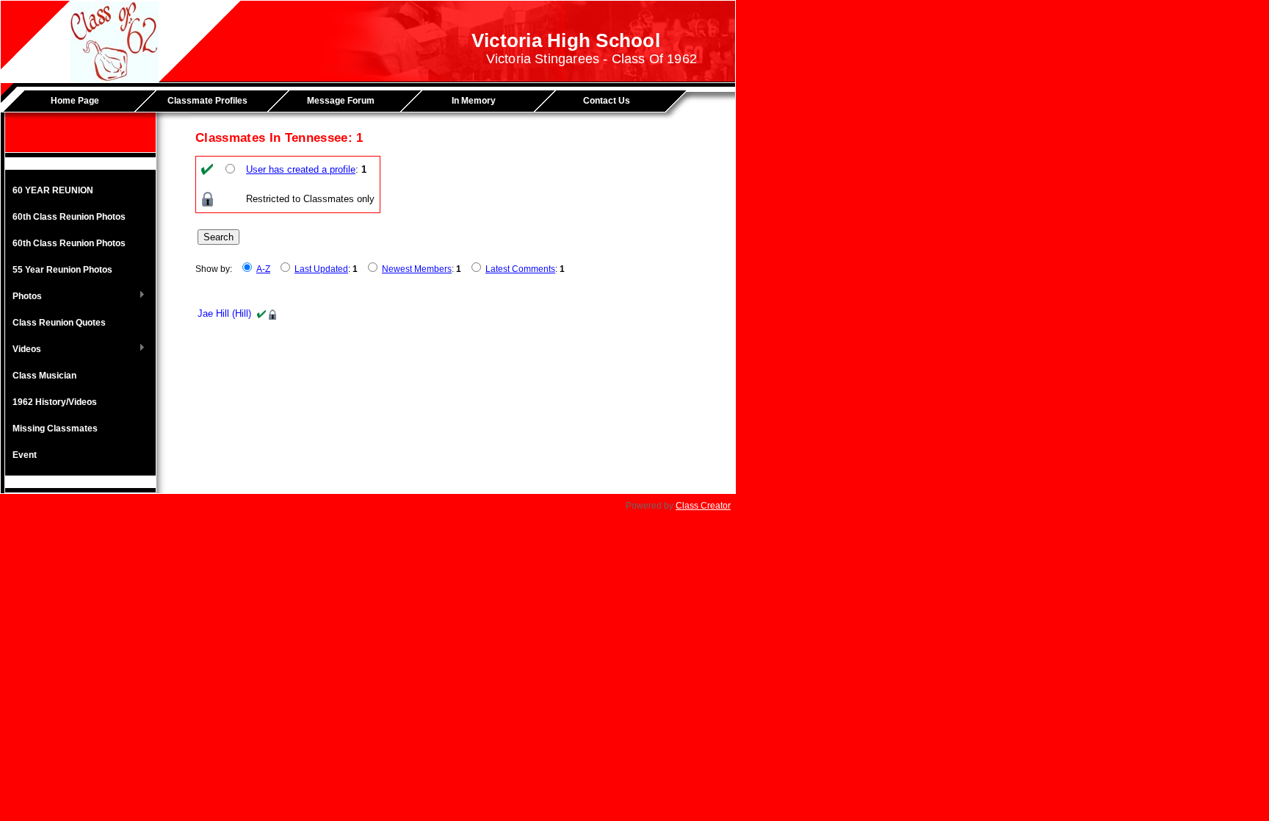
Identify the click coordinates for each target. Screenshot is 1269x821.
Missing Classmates (55, 428)
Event (24, 455)
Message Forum (341, 101)
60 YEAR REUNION (52, 190)
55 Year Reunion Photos (62, 270)
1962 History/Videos (54, 402)
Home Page (75, 101)
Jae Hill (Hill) (224, 313)
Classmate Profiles (207, 101)
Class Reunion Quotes (59, 323)
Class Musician (44, 375)
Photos (23, 297)
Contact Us (606, 101)
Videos (23, 350)
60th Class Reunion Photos (69, 217)
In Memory (474, 101)
